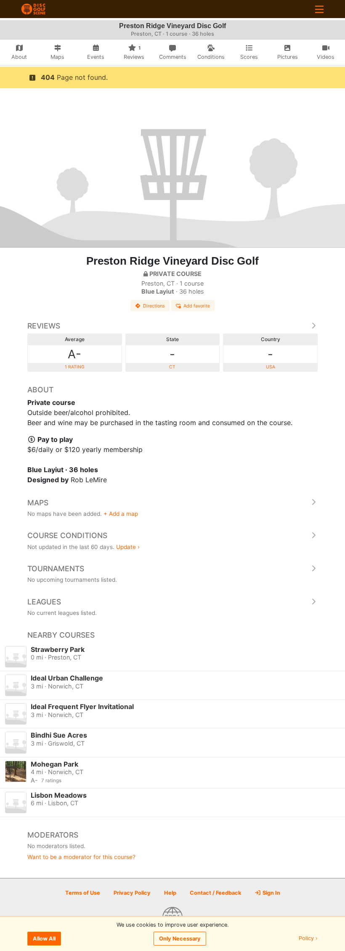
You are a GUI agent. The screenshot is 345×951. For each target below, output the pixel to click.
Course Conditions (67, 535)
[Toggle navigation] (319, 9)
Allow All (44, 938)
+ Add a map (121, 513)
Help (170, 893)
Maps (37, 502)
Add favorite (196, 306)
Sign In (270, 893)
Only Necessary (180, 938)
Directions (154, 306)
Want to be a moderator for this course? (81, 857)
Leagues (44, 601)
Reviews (43, 325)
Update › (128, 547)
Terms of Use (82, 893)
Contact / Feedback (215, 893)
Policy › (308, 938)
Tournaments (55, 568)
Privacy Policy (132, 893)
